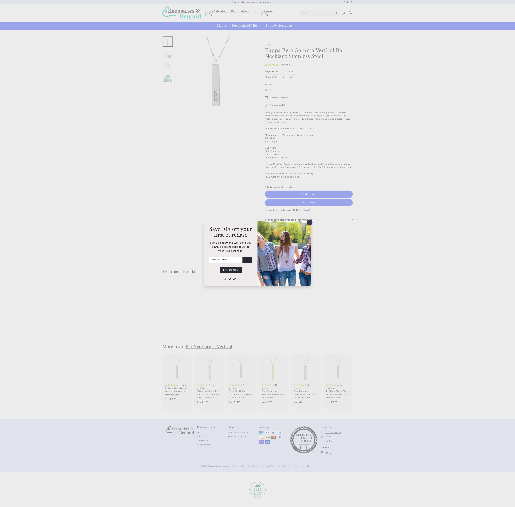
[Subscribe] (247, 260)
